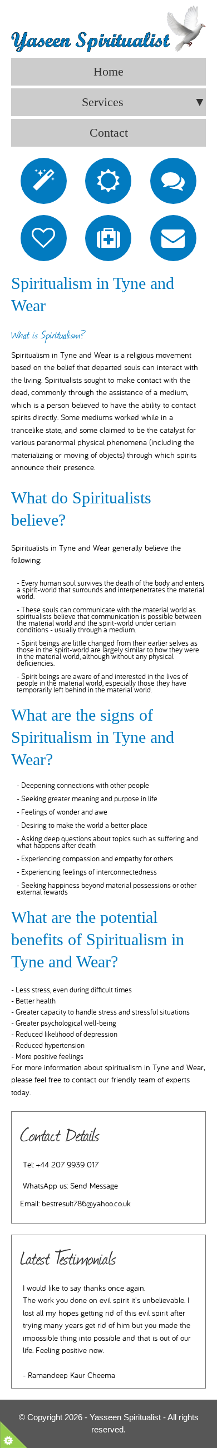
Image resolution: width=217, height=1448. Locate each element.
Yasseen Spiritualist (125, 1417)
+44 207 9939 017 (67, 1165)
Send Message (94, 1186)
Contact (109, 132)
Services (144, 102)
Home (108, 71)
